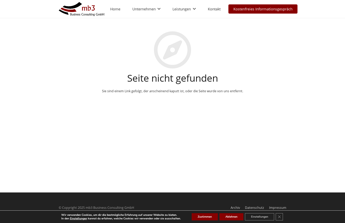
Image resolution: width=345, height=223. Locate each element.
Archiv (235, 207)
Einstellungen (78, 218)
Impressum (277, 207)
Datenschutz (254, 207)
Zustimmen (205, 217)
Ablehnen (231, 217)
